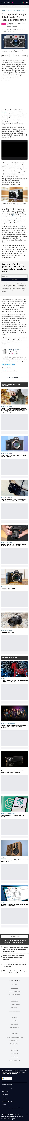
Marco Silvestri (10, 25)
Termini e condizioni (7, 1084)
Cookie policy (5, 1094)
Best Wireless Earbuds (14, 1040)
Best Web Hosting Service (14, 991)
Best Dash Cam (14, 1053)
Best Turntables (14, 1034)
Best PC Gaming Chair (14, 1011)
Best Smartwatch (14, 1027)
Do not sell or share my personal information (13, 1108)
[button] (2, 2)
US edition (12, 1117)
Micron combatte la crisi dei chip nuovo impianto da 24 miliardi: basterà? (13, 957)
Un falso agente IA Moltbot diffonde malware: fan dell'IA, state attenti (14, 941)
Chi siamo (4, 1098)
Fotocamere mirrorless (18, 10)
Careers (4, 1104)
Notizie (4, 24)
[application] (14, 149)
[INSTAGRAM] (12, 353)
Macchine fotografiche (6, 10)
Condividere (6, 55)
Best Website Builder (14, 994)
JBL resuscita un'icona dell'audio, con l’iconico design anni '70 (15, 972)
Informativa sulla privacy (15, 285)
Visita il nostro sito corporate (9, 1073)
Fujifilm (13, 215)
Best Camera (14, 1050)
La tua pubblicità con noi (8, 1101)
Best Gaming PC (14, 1007)
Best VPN (14, 984)
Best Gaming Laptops (14, 1004)
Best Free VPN (14, 988)
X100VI (22, 226)
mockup (4, 112)
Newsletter (24, 55)
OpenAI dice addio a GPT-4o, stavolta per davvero (15, 965)
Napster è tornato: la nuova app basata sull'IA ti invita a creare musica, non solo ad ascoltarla (15, 949)
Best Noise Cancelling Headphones (14, 1037)
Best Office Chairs (14, 1044)
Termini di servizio (18, 284)
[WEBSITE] (17, 353)
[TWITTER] (10, 353)
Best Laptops (14, 1001)
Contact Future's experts (8, 1088)
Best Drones (15, 1057)
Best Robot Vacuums (14, 1060)
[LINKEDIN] (15, 353)
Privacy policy (5, 1091)
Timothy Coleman (12, 23)
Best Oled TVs (14, 1024)
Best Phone (14, 1017)
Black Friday (13, 6)
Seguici (17, 55)
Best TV (14, 1020)
